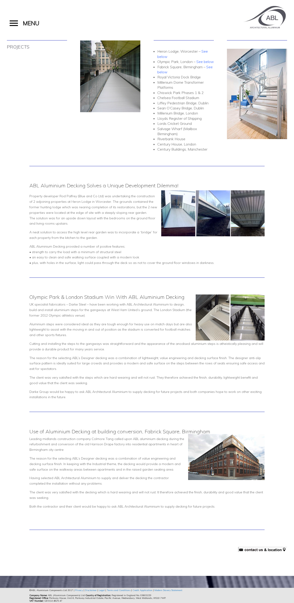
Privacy (79, 590)
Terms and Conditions (118, 590)
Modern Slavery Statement (168, 590)
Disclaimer (91, 590)
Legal (102, 590)
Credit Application (142, 590)
